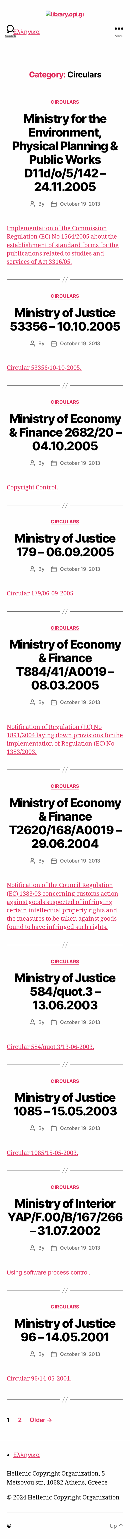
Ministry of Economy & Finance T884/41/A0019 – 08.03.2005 (65, 664)
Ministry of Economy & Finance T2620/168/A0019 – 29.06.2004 (65, 823)
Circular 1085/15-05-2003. (42, 1153)
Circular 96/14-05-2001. (39, 1379)
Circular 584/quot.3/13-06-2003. (50, 1047)
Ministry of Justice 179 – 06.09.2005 (65, 545)
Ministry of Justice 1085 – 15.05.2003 (65, 1104)
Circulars (65, 102)
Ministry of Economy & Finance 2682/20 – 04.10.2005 (65, 432)
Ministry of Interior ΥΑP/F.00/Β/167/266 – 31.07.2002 (64, 1217)
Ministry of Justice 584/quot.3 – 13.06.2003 (65, 991)
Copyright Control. (32, 487)
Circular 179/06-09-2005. (41, 593)
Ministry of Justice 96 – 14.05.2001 (65, 1330)
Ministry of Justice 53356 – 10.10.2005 (65, 319)
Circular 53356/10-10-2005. (44, 368)
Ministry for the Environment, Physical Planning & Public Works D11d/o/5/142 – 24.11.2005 (65, 152)
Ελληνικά (26, 31)
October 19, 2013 (80, 204)
